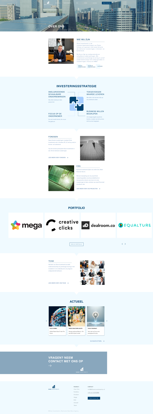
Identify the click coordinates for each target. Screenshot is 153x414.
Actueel (95, 3)
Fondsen (76, 394)
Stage (85, 3)
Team (75, 405)
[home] (48, 3)
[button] (58, 3)
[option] (25, 225)
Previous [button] (122, 243)
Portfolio (76, 392)
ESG (77, 3)
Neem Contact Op (106, 3)
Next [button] (125, 243)
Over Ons (76, 389)
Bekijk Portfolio (76, 244)
